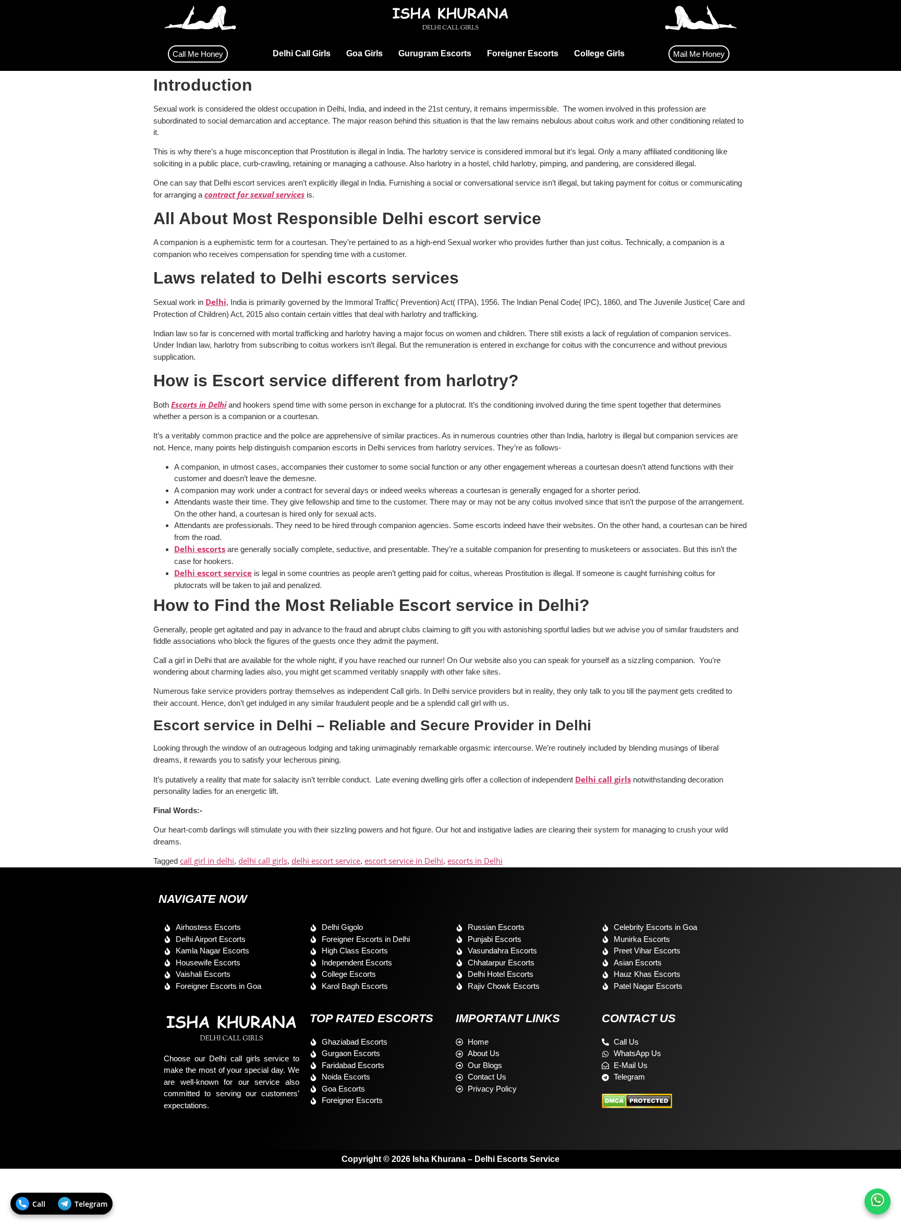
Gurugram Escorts (434, 53)
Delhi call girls (603, 779)
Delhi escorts (199, 549)
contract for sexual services (254, 194)
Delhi (215, 302)
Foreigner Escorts (522, 53)
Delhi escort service (213, 573)
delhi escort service (325, 860)
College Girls (599, 53)
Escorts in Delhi (198, 404)
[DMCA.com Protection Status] (637, 1105)
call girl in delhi (207, 860)
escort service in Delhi (403, 860)
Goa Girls (364, 53)
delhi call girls (262, 860)
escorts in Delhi (475, 860)
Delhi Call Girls (302, 53)
